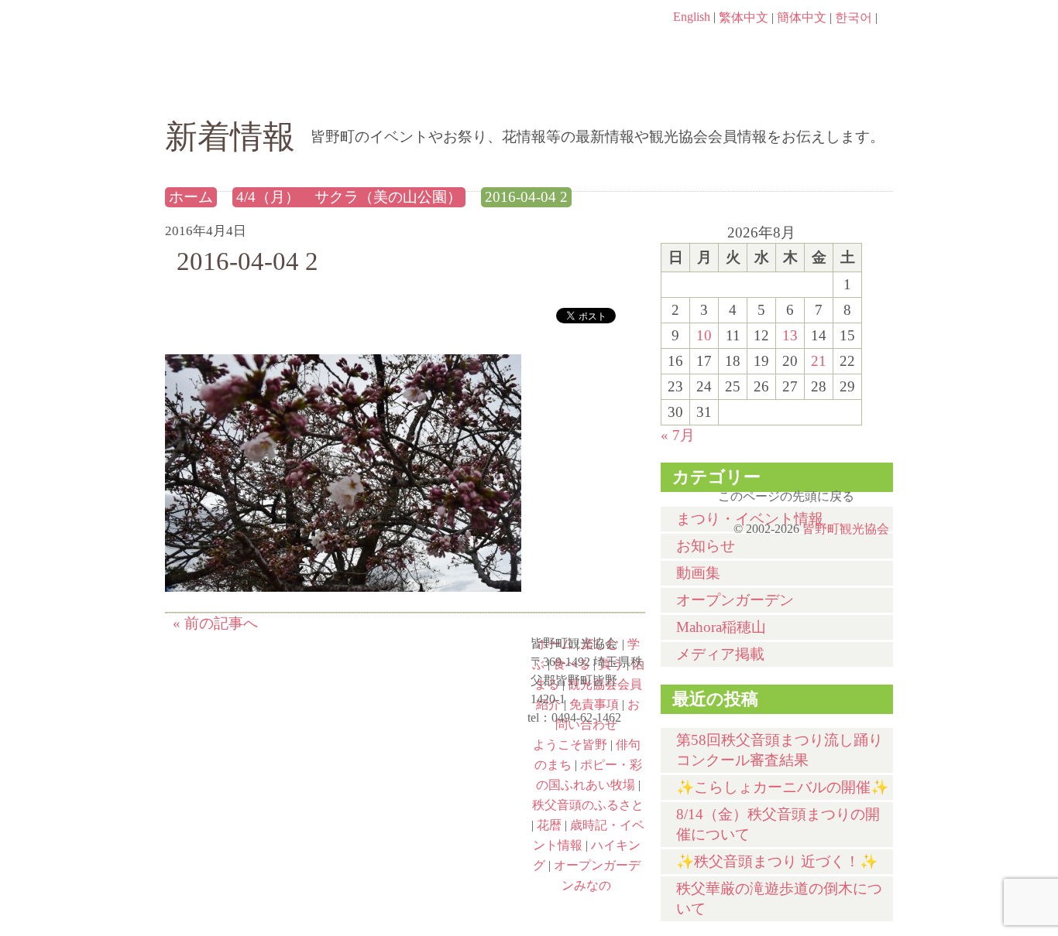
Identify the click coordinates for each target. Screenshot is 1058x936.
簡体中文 (801, 17)
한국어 (853, 17)
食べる (581, 90)
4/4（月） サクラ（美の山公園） (349, 197)
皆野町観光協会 (845, 528)
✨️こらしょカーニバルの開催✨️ (782, 787)
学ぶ (456, 90)
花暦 (255, 732)
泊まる (830, 90)
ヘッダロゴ (269, 38)
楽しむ (332, 90)
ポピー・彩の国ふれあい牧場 (255, 798)
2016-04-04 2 (526, 197)
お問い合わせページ (804, 46)
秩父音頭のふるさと (437, 798)
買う (706, 90)
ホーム (217, 90)
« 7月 (678, 435)
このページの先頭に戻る (877, 491)
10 (704, 335)
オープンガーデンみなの (437, 865)
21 (818, 361)
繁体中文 (743, 17)
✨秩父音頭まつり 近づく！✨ (777, 861)
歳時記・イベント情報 (437, 732)
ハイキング (255, 865)
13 (790, 335)
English (691, 16)
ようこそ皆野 (570, 744)
